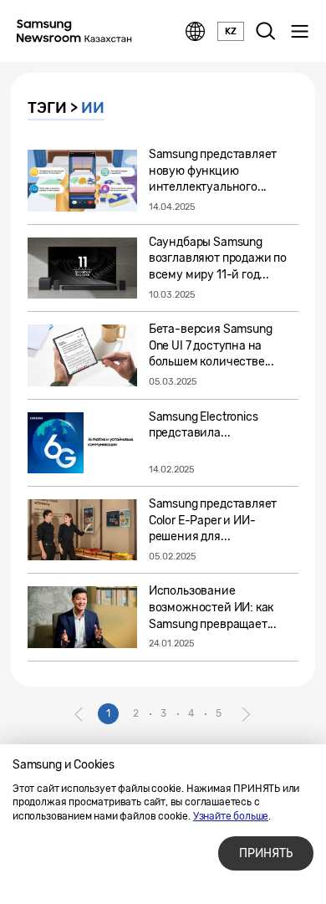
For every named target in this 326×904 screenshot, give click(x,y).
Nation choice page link (195, 32)
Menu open (299, 32)
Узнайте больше (230, 816)
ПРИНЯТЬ (266, 853)
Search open (266, 32)
